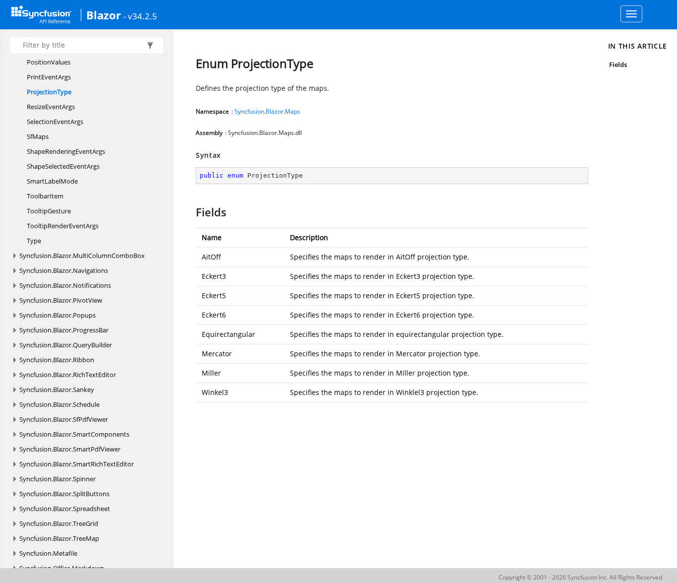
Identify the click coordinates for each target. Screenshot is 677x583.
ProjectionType (49, 91)
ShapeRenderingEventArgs (66, 151)
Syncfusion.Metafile (48, 553)
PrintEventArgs (49, 76)
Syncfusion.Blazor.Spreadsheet (64, 508)
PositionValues (48, 62)
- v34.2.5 (140, 15)
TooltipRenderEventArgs (63, 225)
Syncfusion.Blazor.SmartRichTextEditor (76, 463)
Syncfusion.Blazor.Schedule (59, 404)
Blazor (103, 14)
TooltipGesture (49, 210)
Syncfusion (249, 111)
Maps (292, 111)
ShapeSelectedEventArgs (63, 166)
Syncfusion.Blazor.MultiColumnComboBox (82, 255)
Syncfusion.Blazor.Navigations (63, 270)
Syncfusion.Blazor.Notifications (65, 285)
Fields (618, 64)
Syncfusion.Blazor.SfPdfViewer (63, 419)
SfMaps (38, 136)
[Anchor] (191, 212)
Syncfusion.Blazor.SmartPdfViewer (69, 449)
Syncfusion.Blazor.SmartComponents (74, 434)
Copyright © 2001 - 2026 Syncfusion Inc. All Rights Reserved (580, 577)
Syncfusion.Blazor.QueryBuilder (65, 344)
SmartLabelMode (52, 181)
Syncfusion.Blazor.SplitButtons (64, 493)
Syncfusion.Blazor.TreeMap (59, 538)
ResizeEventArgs (51, 106)
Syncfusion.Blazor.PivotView (60, 300)
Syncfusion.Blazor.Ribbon (56, 359)
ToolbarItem (45, 196)
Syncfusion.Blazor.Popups (57, 315)
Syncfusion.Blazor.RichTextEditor (67, 374)
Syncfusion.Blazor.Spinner (57, 478)
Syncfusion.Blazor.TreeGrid (58, 523)
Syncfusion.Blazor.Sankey (56, 389)
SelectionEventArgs (55, 121)
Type (34, 240)
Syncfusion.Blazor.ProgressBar (64, 329)
